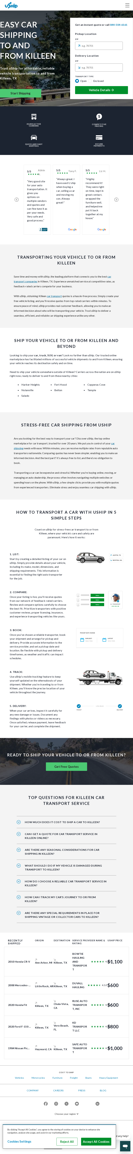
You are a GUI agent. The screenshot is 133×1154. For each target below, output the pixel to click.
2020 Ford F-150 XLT (21, 1026)
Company (33, 1090)
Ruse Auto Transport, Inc (80, 1004)
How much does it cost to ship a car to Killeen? (62, 822)
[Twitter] (66, 1104)
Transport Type (84, 76)
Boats (88, 1077)
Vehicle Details (99, 90)
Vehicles (19, 1077)
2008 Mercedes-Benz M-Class (27, 985)
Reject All (67, 1141)
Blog (103, 1090)
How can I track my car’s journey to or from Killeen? (60, 899)
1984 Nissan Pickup (20, 1048)
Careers (58, 1090)
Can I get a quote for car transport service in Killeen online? (61, 835)
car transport (54, 296)
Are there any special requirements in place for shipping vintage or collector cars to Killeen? (62, 914)
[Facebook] (45, 1104)
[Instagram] (56, 1104)
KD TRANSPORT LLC (79, 1026)
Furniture (58, 1077)
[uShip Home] (11, 5)
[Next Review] (116, 200)
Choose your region (65, 1113)
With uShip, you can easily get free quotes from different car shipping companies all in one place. (65, 838)
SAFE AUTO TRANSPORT (79, 1048)
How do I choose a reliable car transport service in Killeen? (66, 883)
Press (81, 1090)
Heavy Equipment (108, 1077)
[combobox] (99, 46)
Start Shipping (21, 93)
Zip (77, 39)
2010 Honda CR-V (19, 961)
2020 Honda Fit (17, 1004)
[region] (59, 1136)
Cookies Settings (19, 1141)
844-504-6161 (118, 24)
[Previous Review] (17, 200)
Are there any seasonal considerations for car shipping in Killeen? (62, 851)
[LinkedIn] (97, 1104)
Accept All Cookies (96, 1141)
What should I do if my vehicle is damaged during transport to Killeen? (63, 867)
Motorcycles (38, 1077)
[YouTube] (77, 1104)
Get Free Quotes (66, 766)
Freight (74, 1077)
